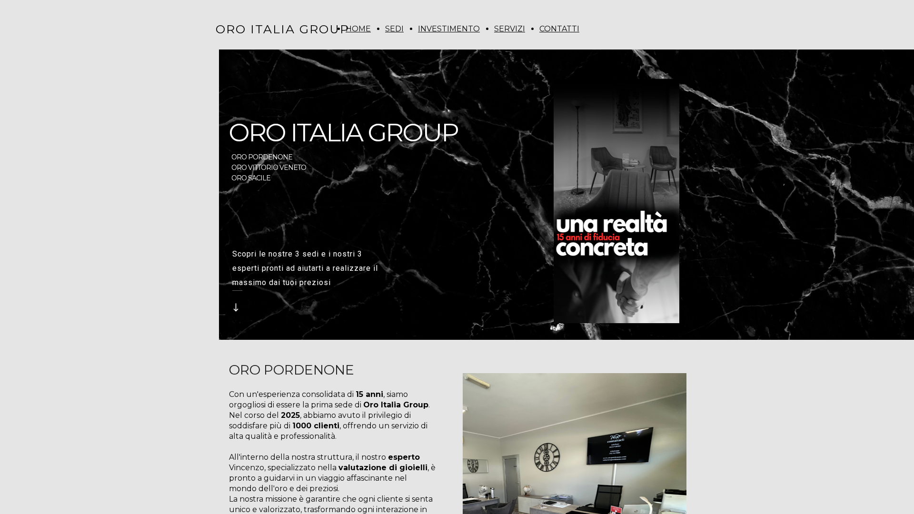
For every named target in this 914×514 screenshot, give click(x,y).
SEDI (394, 28)
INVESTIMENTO (449, 28)
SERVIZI (509, 28)
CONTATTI (559, 28)
